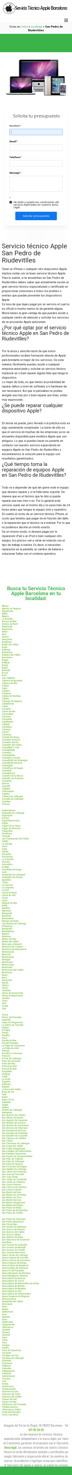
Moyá (4, 975)
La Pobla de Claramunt (13, 1045)
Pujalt (5, 1076)
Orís (4, 1003)
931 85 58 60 (36, 1430)
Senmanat (7, 1304)
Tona (4, 1342)
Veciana (6, 1378)
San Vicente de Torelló (13, 1250)
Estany (5, 818)
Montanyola (8, 952)
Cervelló (6, 786)
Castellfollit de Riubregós (15, 760)
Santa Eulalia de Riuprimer (15, 1265)
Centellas (7, 781)
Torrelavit (6, 1353)
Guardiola (7, 1242)
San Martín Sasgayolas (13, 1202)
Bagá (4, 647)
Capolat (6, 724)
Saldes (5, 1107)
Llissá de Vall (9, 895)
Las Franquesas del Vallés (15, 838)
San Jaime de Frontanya (14, 1171)
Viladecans (7, 1386)
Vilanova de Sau (10, 1391)
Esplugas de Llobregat (13, 813)
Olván (5, 988)
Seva (4, 1306)
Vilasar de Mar (9, 1402)
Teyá (4, 1337)
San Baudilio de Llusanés (15, 1135)
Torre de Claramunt (11, 1350)
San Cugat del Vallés (12, 1146)
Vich (4, 1381)
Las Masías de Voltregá (14, 923)
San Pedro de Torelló (12, 1213)
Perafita (6, 1035)
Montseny (7, 972)
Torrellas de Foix (10, 1355)
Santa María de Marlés (13, 1286)
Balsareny (7, 652)
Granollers (7, 864)
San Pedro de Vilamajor (14, 1219)
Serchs (5, 783)
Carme (5, 732)
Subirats (6, 1317)
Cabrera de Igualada (12, 680)
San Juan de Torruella (13, 1174)
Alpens (5, 616)
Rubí (4, 1094)
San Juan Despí (10, 1177)
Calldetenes (8, 703)
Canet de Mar (9, 711)
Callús (5, 706)
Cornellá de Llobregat (12, 799)
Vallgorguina (8, 1371)
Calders (6, 691)
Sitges (5, 1309)
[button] (36, 38)
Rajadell (6, 1081)
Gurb (4, 872)
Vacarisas (7, 1363)
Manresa (6, 910)
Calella (5, 698)
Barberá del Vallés (11, 655)
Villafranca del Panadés (14, 1404)
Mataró (5, 934)
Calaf (4, 688)
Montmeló (7, 967)
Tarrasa (6, 1332)
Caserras (6, 734)
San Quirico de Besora (13, 1229)
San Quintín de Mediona (14, 1227)
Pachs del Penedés (12, 1017)
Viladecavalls (9, 1389)
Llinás (5, 898)
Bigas (5, 667)
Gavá (4, 846)
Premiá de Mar (9, 1069)
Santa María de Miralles (14, 1288)
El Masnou (7, 926)
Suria (4, 1319)
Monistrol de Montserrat (14, 949)
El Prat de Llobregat (11, 1058)
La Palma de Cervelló (12, 1025)
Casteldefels (8, 755)
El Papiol (6, 1030)
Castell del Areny (10, 737)
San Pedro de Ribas (12, 1207)
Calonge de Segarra (12, 701)
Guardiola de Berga (11, 869)
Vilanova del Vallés (11, 1396)
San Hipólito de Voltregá (14, 1169)
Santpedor (7, 1112)
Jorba (5, 882)
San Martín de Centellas (14, 1195)
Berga (5, 665)
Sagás (5, 1105)
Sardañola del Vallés (12, 1301)
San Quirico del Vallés (13, 1232)
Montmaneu (8, 964)
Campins (6, 709)
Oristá (5, 1006)
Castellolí (6, 770)
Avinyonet (7, 639)
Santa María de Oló (11, 1291)
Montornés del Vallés (13, 970)
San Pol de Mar (9, 1224)
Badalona (7, 642)
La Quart (6, 1079)
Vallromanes (8, 1376)
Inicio (25, 26)
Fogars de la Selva (11, 826)
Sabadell (6, 1102)
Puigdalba (7, 1071)
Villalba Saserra (10, 1407)
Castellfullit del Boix (12, 763)
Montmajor (7, 962)
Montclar (6, 954)
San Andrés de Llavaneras (15, 1125)
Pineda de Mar (9, 1040)
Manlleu (6, 908)
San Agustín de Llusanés (14, 1120)
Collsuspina (8, 791)
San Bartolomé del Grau (14, 1130)
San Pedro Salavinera (12, 1221)
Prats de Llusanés (11, 1061)
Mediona (6, 936)
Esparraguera (9, 810)
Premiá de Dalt (9, 1066)
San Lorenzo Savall (11, 1189)
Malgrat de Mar (9, 903)
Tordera (6, 1345)
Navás (5, 982)
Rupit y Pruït (8, 1099)
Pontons (6, 1056)
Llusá (4, 900)
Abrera (5, 606)
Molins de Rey (9, 939)
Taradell (6, 1330)
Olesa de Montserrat (12, 995)
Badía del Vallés (10, 644)
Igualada (6, 880)
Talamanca (7, 1327)
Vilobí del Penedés (11, 1412)
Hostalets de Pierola (12, 877)
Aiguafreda (7, 611)
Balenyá (6, 649)
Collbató (6, 788)
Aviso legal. (10, 1447)
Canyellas (7, 719)
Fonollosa (7, 833)
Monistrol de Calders (12, 946)
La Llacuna (7, 885)
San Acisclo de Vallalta (13, 1115)
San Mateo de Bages (12, 1205)
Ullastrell (6, 1360)
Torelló (5, 1348)
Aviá (4, 634)
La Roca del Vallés (11, 1089)
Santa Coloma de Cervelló (15, 1257)
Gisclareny (7, 856)
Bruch (5, 673)
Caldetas (6, 693)
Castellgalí (7, 765)
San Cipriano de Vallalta (14, 1138)
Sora (4, 1314)
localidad (36, 26)
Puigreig (6, 1074)
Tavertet (6, 1335)
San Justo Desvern (11, 1184)
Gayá (4, 849)
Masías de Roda (10, 921)
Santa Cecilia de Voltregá (15, 1255)
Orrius (5, 1014)
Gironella (6, 854)
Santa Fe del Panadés (13, 1270)
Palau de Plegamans (12, 1022)
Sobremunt (7, 1311)
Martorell (6, 916)
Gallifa (5, 841)
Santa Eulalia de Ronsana (15, 1268)
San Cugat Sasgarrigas (13, 1148)
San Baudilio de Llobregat (15, 1133)
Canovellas (7, 714)
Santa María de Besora (13, 1278)
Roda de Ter (8, 1092)
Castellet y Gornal (11, 758)
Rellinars (6, 1084)
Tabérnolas (7, 1322)
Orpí (4, 1008)
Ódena (5, 985)
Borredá (6, 670)
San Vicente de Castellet (14, 1245)
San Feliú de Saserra (12, 1164)
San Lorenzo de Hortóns (14, 1187)
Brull (4, 675)
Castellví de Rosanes (13, 778)
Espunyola (7, 815)
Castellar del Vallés (12, 745)
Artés (4, 631)
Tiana (5, 1340)
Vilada (5, 1384)
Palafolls (6, 1020)
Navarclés (7, 980)
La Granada (7, 859)
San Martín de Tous (11, 1197)
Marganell (7, 913)
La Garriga (7, 844)
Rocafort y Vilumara (12, 1053)
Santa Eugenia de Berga (14, 1263)
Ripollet (5, 1087)
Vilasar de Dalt (9, 1399)
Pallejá (5, 1027)
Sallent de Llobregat (12, 1110)
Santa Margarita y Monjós (15, 1275)
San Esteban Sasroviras (14, 1153)
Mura (4, 977)
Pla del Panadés (10, 1043)
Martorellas (7, 918)
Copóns (6, 794)
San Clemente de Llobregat (15, 1143)
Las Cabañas (8, 678)
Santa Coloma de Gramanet (16, 1260)
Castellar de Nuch (11, 740)
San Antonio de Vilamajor (15, 1128)
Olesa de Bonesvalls (12, 993)
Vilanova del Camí (11, 1394)
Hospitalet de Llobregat (13, 874)
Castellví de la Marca (12, 776)
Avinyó (5, 637)
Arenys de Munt (10, 624)
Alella (5, 613)
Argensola (7, 626)
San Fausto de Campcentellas (17, 1156)
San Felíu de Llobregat (13, 1161)
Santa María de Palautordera (16, 1293)
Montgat (6, 959)
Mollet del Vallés (10, 941)
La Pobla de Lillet (10, 1048)
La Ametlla (7, 619)
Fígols (5, 823)
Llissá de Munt (9, 892)
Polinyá (5, 1051)
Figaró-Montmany (11, 820)
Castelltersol (8, 773)
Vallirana (6, 1373)
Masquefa (7, 928)
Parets (5, 1032)
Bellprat (6, 662)
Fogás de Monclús (11, 828)
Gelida (5, 851)
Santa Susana (9, 1299)
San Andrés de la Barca (14, 1123)
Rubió (5, 1097)
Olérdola (6, 990)
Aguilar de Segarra (11, 608)
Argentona (7, 629)
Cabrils (5, 685)
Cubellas (6, 801)
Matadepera (8, 931)
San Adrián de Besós (12, 1117)
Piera (4, 1038)
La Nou (5, 890)
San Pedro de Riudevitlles (15, 1210)
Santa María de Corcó (13, 1281)
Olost (4, 1001)
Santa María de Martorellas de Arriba (20, 1283)
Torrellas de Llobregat (13, 1358)
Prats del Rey (8, 1063)
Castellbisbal (8, 750)
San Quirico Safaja (11, 1234)
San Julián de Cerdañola (14, 1179)
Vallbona (6, 1366)
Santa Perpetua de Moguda (15, 1296)
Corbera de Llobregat (12, 796)
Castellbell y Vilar (10, 747)
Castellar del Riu (10, 742)
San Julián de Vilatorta (13, 1182)
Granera (6, 862)
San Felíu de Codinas (12, 1159)
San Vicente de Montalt (14, 1247)
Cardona (6, 729)
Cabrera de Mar (9, 683)
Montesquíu (8, 957)
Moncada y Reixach (12, 944)
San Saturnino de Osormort (16, 1239)
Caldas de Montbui (11, 696)
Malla (4, 905)
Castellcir (7, 752)
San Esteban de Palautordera (16, 1151)
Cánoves (6, 716)
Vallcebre (6, 1368)
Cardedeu (7, 727)
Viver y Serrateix (10, 1414)
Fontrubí (6, 836)
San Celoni (7, 1141)
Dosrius (6, 804)
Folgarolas (7, 831)
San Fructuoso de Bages (14, 1166)
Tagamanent (8, 1324)
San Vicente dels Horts (13, 1252)
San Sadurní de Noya (12, 1237)
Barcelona (7, 657)
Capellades (7, 721)
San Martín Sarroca (11, 1200)
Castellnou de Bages (12, 768)
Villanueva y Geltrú (11, 1409)
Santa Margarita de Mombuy (16, 1273)
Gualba (5, 867)
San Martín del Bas (11, 1192)
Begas (5, 660)
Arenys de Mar (9, 621)
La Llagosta (8, 887)
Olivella (5, 998)
